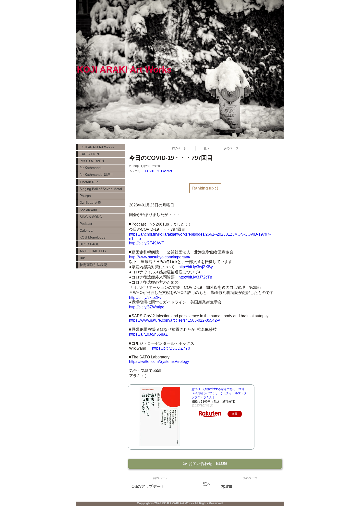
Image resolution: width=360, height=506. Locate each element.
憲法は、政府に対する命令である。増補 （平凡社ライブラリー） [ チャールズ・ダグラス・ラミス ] (219, 393)
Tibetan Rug (89, 182)
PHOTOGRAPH (92, 161)
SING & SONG (91, 217)
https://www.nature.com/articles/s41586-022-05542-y (174, 320)
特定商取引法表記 (93, 265)
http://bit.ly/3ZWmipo (146, 307)
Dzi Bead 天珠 (90, 202)
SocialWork (88, 210)
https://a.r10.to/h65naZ (148, 334)
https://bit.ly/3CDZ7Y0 (171, 348)
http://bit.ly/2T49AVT (146, 243)
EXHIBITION (89, 154)
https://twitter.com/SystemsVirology (159, 361)
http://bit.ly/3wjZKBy (196, 267)
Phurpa (85, 196)
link (82, 258)
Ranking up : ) (205, 188)
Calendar (87, 230)
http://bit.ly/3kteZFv (145, 297)
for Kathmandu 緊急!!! (96, 175)
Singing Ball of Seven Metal (101, 189)
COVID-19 (152, 171)
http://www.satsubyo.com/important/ (159, 257)
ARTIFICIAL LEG (93, 251)
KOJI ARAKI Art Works (97, 147)
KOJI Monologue (93, 237)
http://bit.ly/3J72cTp (195, 277)
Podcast (166, 171)
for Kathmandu (91, 168)
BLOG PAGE (89, 244)
